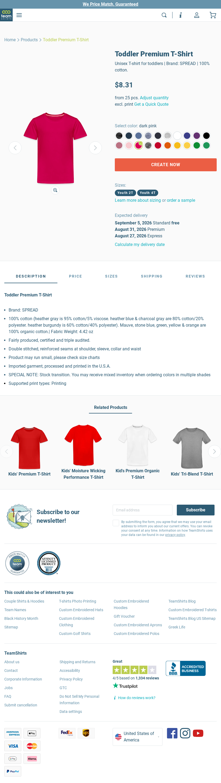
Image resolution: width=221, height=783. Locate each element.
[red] (158, 145)
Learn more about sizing (138, 200)
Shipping (152, 276)
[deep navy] (129, 135)
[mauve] (119, 145)
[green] (196, 145)
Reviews (195, 276)
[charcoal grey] (148, 145)
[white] (177, 135)
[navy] (158, 135)
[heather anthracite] (119, 135)
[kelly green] (206, 145)
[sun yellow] (177, 145)
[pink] (129, 145)
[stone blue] (138, 135)
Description (31, 276)
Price (75, 276)
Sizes (111, 276)
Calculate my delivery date (140, 244)
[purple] (196, 135)
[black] (206, 135)
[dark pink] (138, 145)
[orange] (167, 145)
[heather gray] (167, 135)
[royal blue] (187, 135)
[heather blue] (148, 135)
